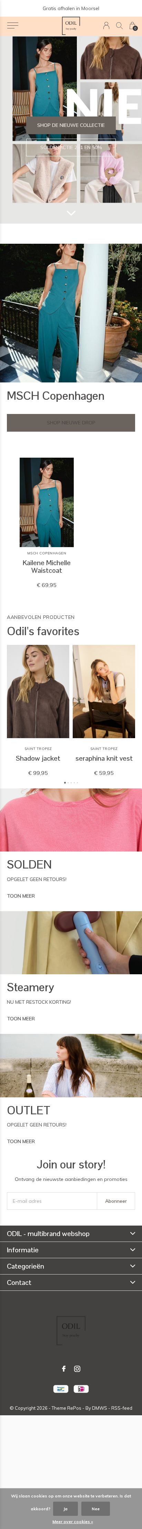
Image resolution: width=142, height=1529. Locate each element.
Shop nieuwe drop (71, 423)
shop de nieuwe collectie (71, 125)
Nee (96, 1508)
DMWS (99, 1408)
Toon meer (21, 896)
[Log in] (106, 25)
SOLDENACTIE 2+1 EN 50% (71, 147)
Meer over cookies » (72, 1521)
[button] (12, 26)
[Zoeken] (119, 25)
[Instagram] (77, 1369)
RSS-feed (121, 1408)
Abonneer (116, 1201)
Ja (65, 1508)
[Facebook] (63, 1369)
